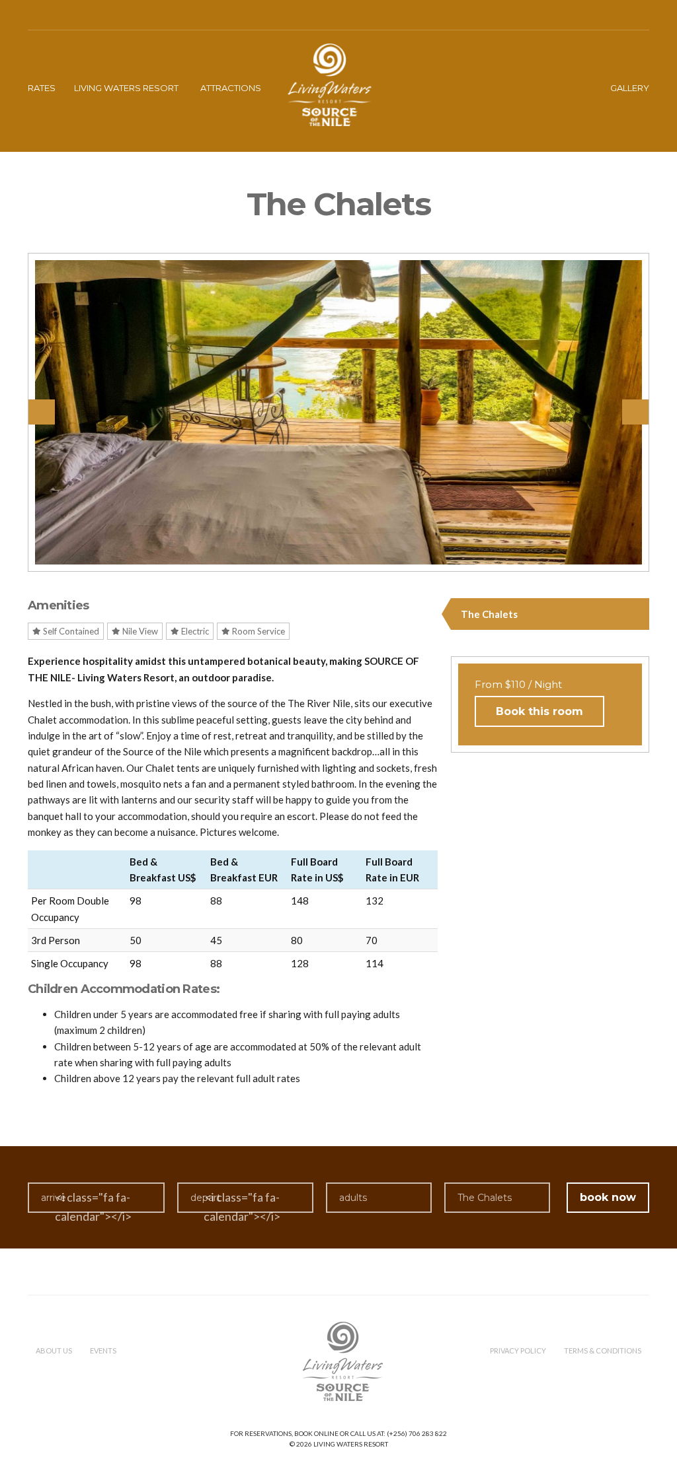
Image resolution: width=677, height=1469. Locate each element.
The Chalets (489, 614)
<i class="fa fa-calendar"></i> (93, 1206)
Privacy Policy (518, 1350)
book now (608, 1197)
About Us (54, 1350)
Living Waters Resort (126, 88)
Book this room (539, 711)
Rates (42, 88)
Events (103, 1350)
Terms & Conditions (602, 1350)
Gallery (629, 88)
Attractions (230, 88)
